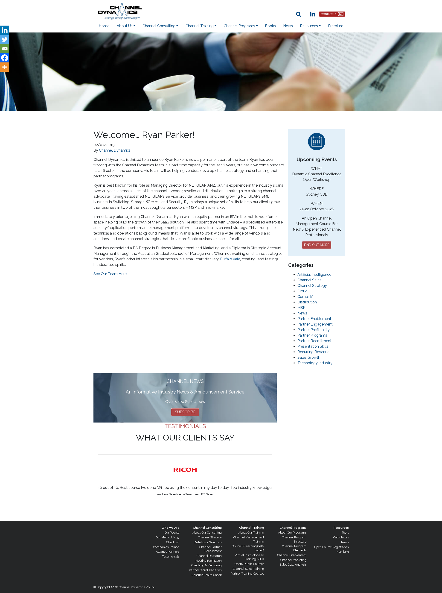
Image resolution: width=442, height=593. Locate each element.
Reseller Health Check (207, 575)
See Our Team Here (110, 274)
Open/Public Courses (249, 564)
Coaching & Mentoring (206, 565)
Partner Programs (312, 335)
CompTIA (305, 296)
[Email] (4, 48)
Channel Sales (309, 280)
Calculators (341, 537)
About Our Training (251, 532)
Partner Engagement (315, 324)
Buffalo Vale (230, 259)
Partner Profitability (313, 330)
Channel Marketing (293, 560)
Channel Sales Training (248, 568)
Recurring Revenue (313, 352)
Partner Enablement (314, 319)
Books (270, 26)
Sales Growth (308, 357)
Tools (345, 532)
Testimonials (170, 556)
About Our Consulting (207, 532)
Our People (171, 532)
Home (104, 26)
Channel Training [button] (200, 26)
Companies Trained (166, 547)
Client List (172, 542)
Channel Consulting (207, 527)
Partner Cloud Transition (205, 570)
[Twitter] (4, 39)
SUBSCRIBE (185, 412)
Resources (341, 527)
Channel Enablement (291, 555)
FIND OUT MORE (316, 245)
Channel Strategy (312, 285)
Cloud (302, 291)
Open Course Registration (331, 547)
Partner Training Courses (247, 573)
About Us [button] (125, 26)
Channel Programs (293, 527)
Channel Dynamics (115, 150)
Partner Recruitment (314, 341)
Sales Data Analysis (293, 564)
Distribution (307, 302)
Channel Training (251, 527)
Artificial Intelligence (314, 274)
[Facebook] (4, 57)
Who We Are (170, 527)
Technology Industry (314, 363)
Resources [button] (309, 26)
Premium (335, 26)
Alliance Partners (167, 551)
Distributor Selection (208, 542)
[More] (4, 67)
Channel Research (209, 556)
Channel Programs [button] (239, 26)
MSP (301, 307)
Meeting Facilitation (208, 560)
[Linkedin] (4, 30)
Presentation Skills (312, 346)
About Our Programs (292, 532)
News (288, 26)
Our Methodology (167, 537)
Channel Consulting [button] (158, 26)
